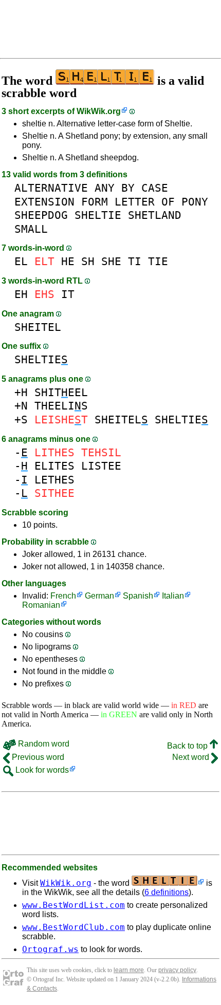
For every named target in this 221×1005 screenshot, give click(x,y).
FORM (94, 201)
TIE (158, 261)
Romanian (41, 605)
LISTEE (101, 465)
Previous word (37, 757)
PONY (194, 201)
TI (134, 261)
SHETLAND (154, 215)
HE (68, 261)
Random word (42, 743)
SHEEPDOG (41, 215)
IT (68, 294)
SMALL (31, 228)
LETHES (54, 479)
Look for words (41, 770)
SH (88, 261)
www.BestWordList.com (73, 905)
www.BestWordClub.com (73, 927)
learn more (129, 970)
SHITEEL (61, 392)
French (63, 595)
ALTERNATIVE (51, 187)
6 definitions (166, 892)
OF (168, 201)
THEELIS (61, 405)
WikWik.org (99, 111)
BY (128, 187)
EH (21, 294)
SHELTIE (98, 215)
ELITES (54, 465)
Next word (191, 757)
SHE (111, 261)
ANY (105, 187)
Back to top (188, 745)
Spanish (138, 595)
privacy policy (177, 970)
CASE (154, 187)
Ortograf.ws (50, 949)
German (99, 595)
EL (21, 261)
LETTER (135, 201)
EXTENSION (44, 201)
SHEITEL (37, 327)
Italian (173, 595)
